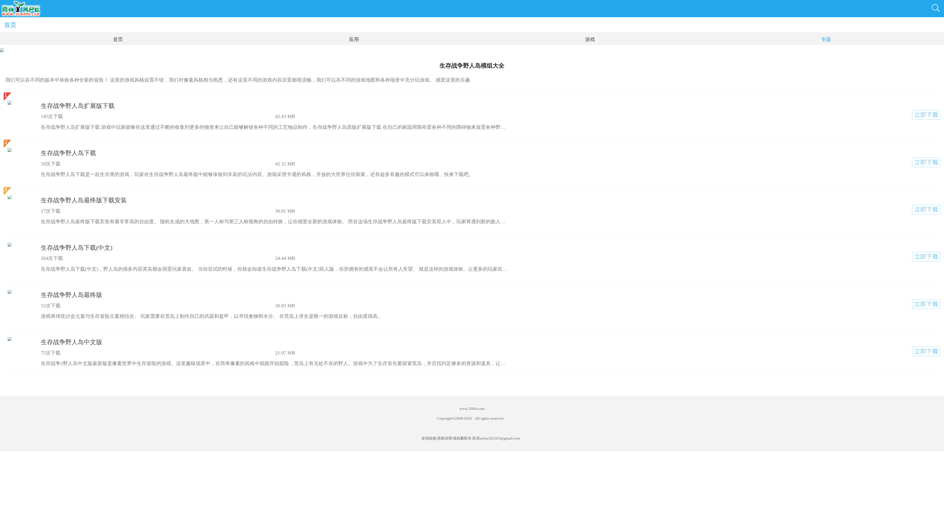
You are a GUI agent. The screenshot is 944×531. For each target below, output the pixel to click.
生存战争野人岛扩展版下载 (78, 106)
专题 (826, 39)
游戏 (590, 39)
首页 (10, 24)
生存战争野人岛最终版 (71, 295)
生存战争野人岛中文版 (71, 342)
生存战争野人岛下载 (68, 153)
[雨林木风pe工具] (21, 8)
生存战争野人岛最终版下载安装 (84, 200)
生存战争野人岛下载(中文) (76, 247)
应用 (354, 39)
